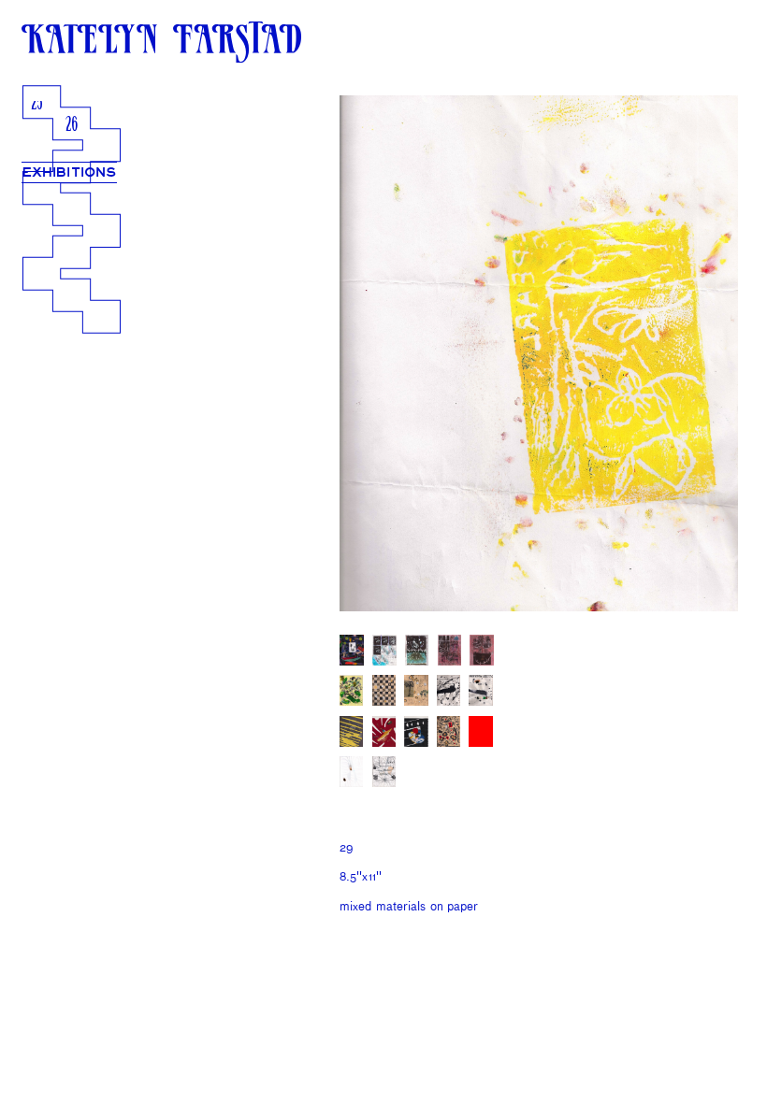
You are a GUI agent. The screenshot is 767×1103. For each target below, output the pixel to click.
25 (37, 104)
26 (71, 125)
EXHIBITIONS (69, 172)
